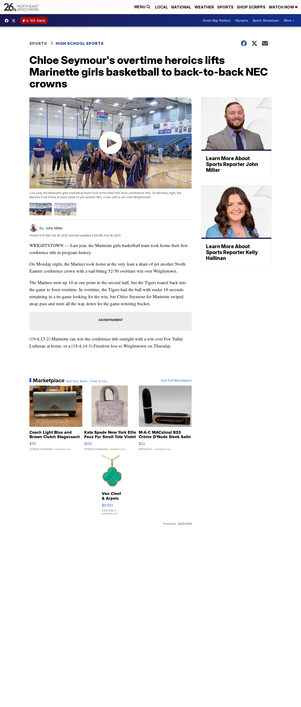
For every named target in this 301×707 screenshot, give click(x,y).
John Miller (54, 228)
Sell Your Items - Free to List (86, 381)
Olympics (241, 20)
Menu (140, 7)
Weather (204, 7)
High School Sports (80, 43)
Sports (225, 7)
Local (161, 7)
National (181, 7)
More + (289, 20)
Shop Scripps (251, 7)
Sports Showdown (266, 20)
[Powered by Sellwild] (185, 523)
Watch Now (282, 7)
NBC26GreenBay (8, 21)
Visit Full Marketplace (176, 380)
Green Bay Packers (217, 20)
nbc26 (15, 21)
